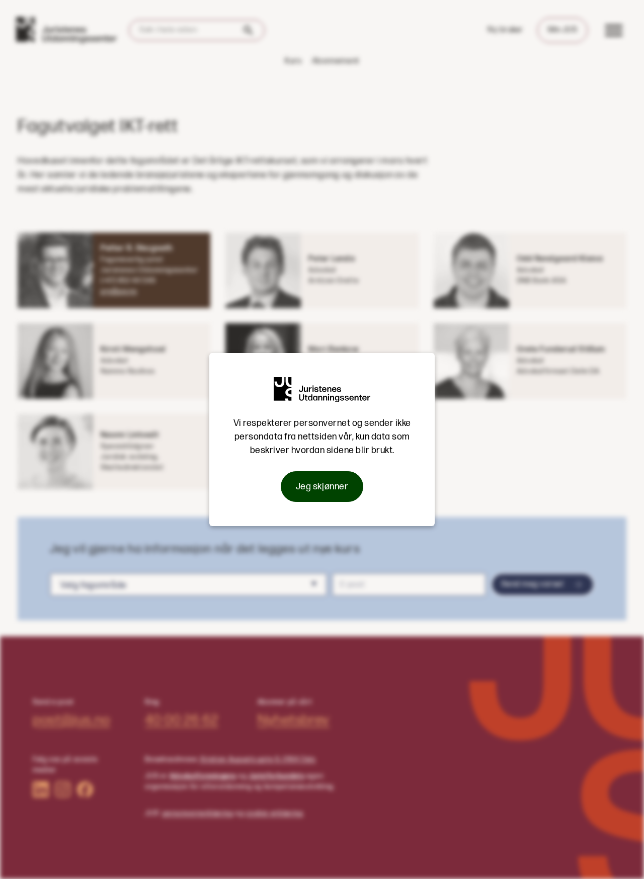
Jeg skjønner (322, 486)
